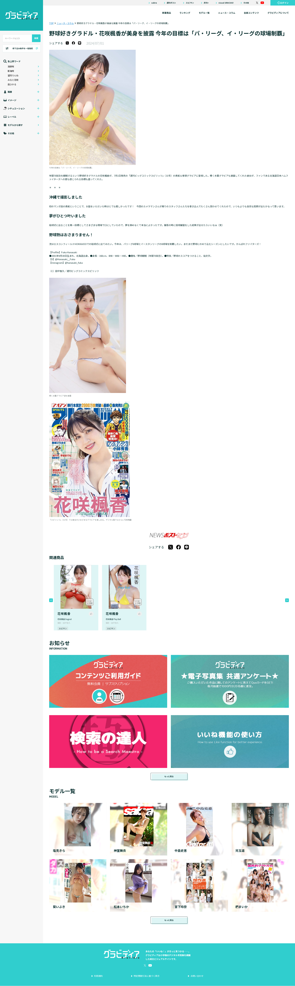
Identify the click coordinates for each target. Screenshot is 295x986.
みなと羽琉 (13, 79)
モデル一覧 (204, 12)
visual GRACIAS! (226, 3)
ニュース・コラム (226, 12)
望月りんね (13, 75)
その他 (246, 3)
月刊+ (206, 3)
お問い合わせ (197, 976)
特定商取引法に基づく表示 (146, 976)
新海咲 (11, 70)
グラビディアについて (278, 12)
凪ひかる (12, 84)
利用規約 (98, 976)
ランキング (184, 12)
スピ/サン (190, 3)
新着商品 (166, 12)
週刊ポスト (171, 3)
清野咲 (11, 66)
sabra (154, 3)
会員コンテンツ (251, 12)
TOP (51, 23)
